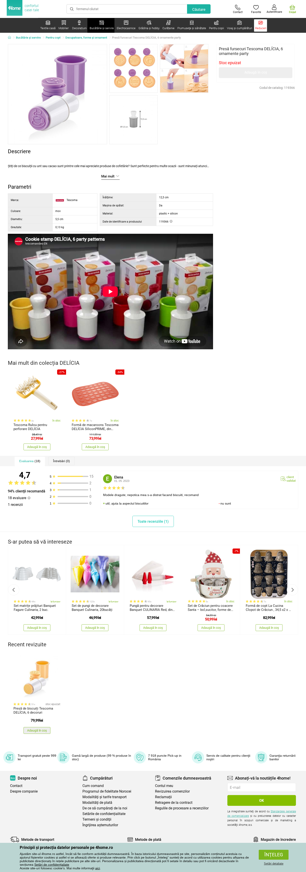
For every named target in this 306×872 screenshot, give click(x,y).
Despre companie (24, 791)
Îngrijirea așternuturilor (100, 825)
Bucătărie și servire (28, 37)
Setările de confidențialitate (103, 813)
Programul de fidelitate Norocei (106, 791)
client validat (291, 478)
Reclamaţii (163, 797)
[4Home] (11, 38)
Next (292, 589)
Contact (16, 785)
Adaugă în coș (255, 72)
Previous (13, 589)
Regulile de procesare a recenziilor (182, 808)
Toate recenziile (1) (153, 521)
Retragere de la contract (173, 802)
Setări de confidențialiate (51, 864)
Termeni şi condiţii (96, 819)
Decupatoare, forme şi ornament (86, 37)
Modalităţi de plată (97, 802)
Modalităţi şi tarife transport (104, 797)
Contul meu (164, 785)
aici (97, 868)
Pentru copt (53, 37)
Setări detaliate (273, 863)
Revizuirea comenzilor (172, 791)
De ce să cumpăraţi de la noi (104, 808)
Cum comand (93, 785)
